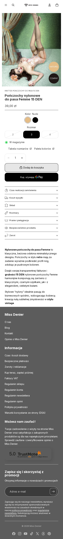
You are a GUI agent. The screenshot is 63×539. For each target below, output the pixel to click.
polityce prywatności (22, 510)
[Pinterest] (49, 534)
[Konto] (49, 5)
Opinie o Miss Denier (16, 339)
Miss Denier (35, 526)
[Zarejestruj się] (53, 491)
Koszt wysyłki (16, 198)
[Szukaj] (13, 5)
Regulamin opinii (14, 401)
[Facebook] (14, 534)
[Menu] (6, 5)
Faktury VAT (11, 378)
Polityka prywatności (16, 407)
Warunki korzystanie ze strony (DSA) (25, 412)
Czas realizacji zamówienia (22, 190)
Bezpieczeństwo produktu (22, 228)
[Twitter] (37, 534)
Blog (7, 327)
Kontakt (9, 333)
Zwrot (12, 235)
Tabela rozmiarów (18, 148)
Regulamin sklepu (14, 384)
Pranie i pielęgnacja (19, 220)
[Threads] (43, 534)
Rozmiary (14, 213)
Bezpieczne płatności (17, 361)
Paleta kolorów (43, 148)
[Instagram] (20, 534)
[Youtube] (26, 534)
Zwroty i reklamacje (15, 366)
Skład (12, 205)
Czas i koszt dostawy (16, 355)
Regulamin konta (14, 389)
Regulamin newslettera (17, 395)
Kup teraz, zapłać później (19, 372)
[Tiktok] (32, 534)
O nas (8, 321)
